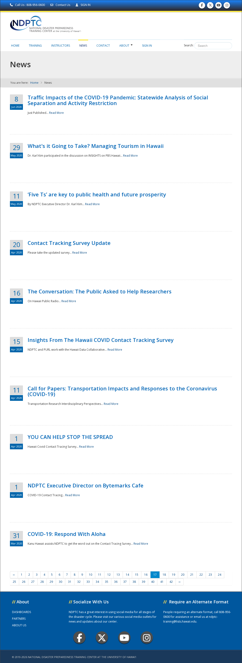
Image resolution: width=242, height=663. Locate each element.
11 (99, 575)
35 (106, 582)
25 (14, 582)
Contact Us (63, 5)
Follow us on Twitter (210, 6)
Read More (56, 113)
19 (173, 575)
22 (201, 575)
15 (136, 575)
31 (69, 582)
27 (33, 582)
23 (210, 575)
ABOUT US (19, 625)
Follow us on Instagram (227, 6)
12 (109, 575)
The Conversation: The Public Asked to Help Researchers (100, 291)
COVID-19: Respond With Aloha (67, 533)
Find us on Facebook (202, 6)
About (124, 46)
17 (155, 575)
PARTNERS (19, 619)
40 (152, 582)
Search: (189, 45)
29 (51, 582)
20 (182, 575)
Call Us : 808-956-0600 (30, 5)
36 (115, 582)
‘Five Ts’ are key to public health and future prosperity (97, 194)
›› (180, 582)
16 (145, 575)
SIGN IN (85, 5)
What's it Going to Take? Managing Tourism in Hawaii (96, 145)
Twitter (102, 637)
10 (90, 575)
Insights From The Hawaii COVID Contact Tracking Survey (101, 339)
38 (134, 582)
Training (35, 46)
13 (118, 575)
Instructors (60, 46)
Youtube (124, 637)
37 (125, 582)
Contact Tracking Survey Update (69, 242)
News (83, 46)
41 (162, 582)
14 (127, 575)
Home (15, 46)
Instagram (147, 637)
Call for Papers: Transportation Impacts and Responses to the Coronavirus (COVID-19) (122, 391)
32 (79, 582)
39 (143, 582)
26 (23, 582)
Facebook (79, 637)
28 (42, 582)
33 (88, 582)
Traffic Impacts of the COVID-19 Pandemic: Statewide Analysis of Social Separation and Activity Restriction (118, 100)
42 (171, 582)
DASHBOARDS (21, 612)
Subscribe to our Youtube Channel (218, 6)
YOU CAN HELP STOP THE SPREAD (70, 436)
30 (60, 582)
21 (192, 575)
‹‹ (14, 575)
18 (164, 575)
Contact (103, 46)
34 (97, 582)
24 (219, 575)
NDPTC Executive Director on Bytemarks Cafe (85, 485)
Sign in (147, 46)
